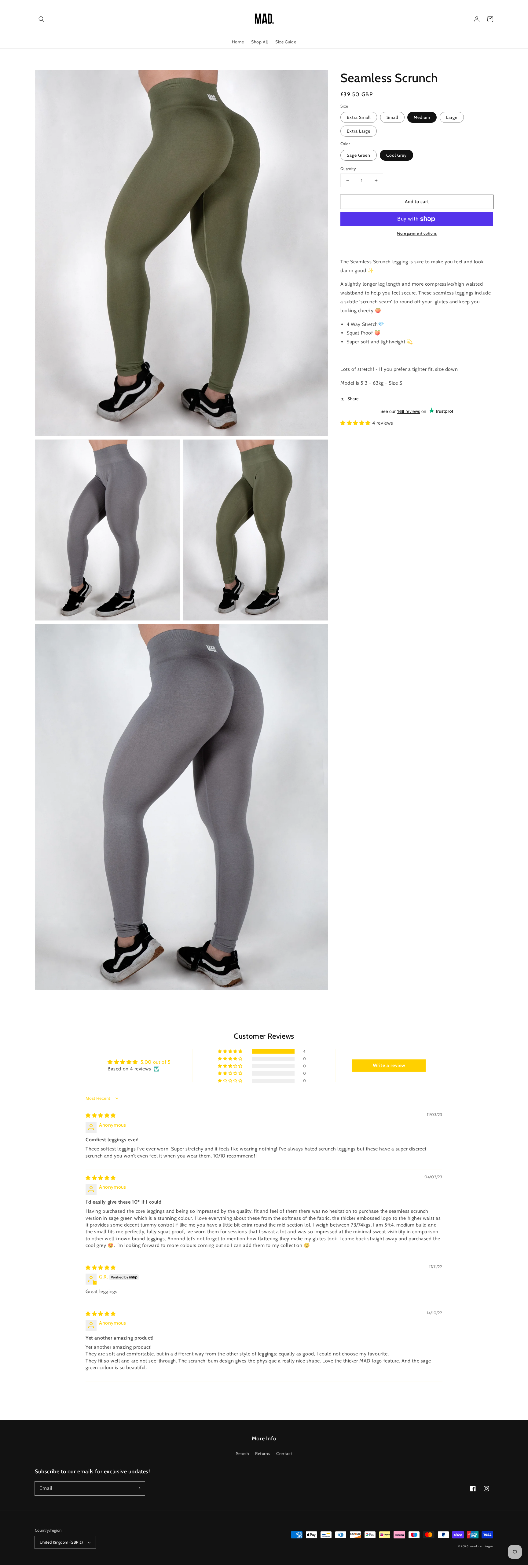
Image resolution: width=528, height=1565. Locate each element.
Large (451, 117)
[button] (41, 19)
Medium (422, 117)
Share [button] (353, 399)
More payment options (417, 233)
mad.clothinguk (481, 1546)
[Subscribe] (138, 1488)
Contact (284, 1453)
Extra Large (358, 131)
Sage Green (358, 155)
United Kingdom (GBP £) (61, 1542)
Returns (262, 1453)
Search (242, 1453)
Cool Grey (396, 155)
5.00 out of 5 (156, 1062)
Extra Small (359, 117)
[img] (101, 1115)
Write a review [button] (389, 1065)
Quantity (348, 168)
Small (392, 117)
